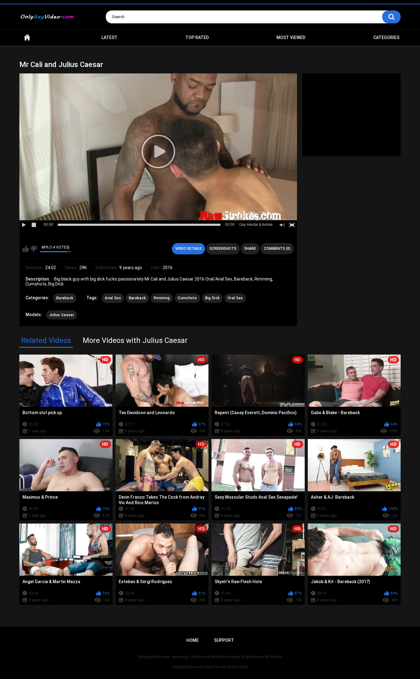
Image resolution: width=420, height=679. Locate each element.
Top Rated (197, 37)
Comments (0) (277, 248)
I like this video (25, 249)
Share (250, 248)
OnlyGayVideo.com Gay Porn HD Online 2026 (210, 667)
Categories (386, 37)
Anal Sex (113, 298)
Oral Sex (235, 298)
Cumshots (187, 298)
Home (27, 37)
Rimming (162, 298)
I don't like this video (33, 249)
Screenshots (222, 248)
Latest (109, 37)
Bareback (64, 298)
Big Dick (212, 298)
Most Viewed (290, 37)
